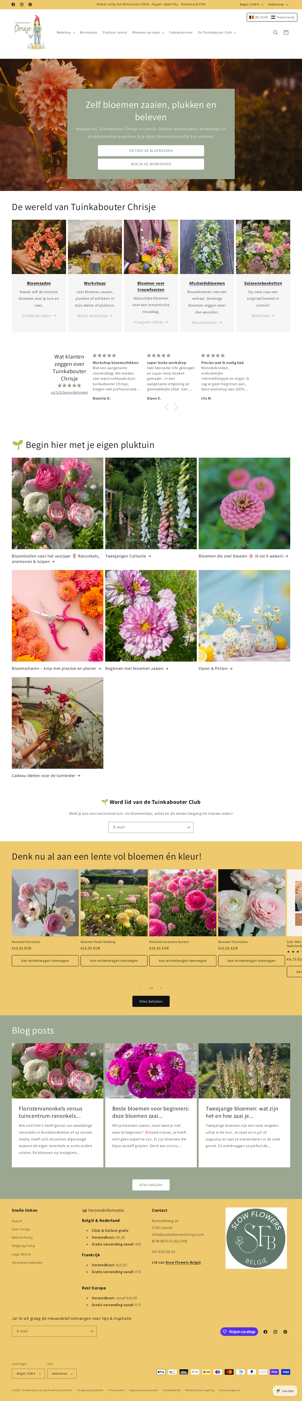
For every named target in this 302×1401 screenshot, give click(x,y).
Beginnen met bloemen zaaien (134, 668)
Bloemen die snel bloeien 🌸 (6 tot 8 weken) (241, 556)
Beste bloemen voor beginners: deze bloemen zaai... (150, 1112)
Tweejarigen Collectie (125, 556)
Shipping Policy (23, 1246)
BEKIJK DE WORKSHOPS (151, 164)
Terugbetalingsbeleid (90, 1390)
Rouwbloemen (204, 322)
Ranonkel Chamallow (233, 942)
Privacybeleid (116, 1390)
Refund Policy (22, 1237)
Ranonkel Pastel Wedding (98, 942)
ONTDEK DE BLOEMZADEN (151, 150)
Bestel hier (261, 315)
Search (17, 1221)
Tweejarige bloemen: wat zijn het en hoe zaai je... (242, 1112)
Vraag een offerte (148, 322)
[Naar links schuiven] (140, 988)
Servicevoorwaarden (27, 1262)
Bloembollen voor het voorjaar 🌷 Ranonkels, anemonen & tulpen (55, 558)
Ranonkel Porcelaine (26, 942)
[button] (65, 32)
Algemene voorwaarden (143, 1390)
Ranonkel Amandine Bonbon (169, 942)
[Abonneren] (188, 827)
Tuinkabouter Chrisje (34, 1390)
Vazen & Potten (213, 668)
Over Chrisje (21, 1229)
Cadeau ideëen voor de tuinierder (44, 775)
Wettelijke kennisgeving (200, 1390)
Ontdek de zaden (36, 315)
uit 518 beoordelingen (69, 392)
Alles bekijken (151, 1001)
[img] (69, 385)
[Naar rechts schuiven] (161, 988)
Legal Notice (21, 1254)
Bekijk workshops (93, 315)
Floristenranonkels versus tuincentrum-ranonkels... (51, 1112)
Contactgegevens (230, 1390)
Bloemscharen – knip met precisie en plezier (54, 668)
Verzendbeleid (171, 1390)
